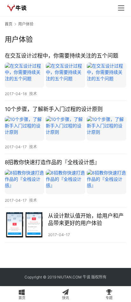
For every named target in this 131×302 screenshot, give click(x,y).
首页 (8, 24)
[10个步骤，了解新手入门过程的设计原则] (65, 128)
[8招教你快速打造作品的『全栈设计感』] (65, 182)
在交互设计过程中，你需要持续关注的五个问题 (61, 56)
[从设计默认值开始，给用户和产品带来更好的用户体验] (25, 224)
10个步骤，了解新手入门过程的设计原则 (54, 109)
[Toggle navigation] (121, 8)
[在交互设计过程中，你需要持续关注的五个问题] (65, 75)
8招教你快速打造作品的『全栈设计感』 (52, 162)
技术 (33, 93)
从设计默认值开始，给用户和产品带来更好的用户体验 (86, 219)
